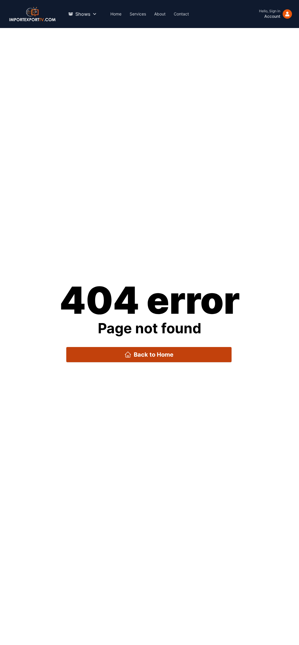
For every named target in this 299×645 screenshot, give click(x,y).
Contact (181, 13)
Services (138, 13)
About (160, 13)
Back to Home (153, 354)
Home (115, 13)
